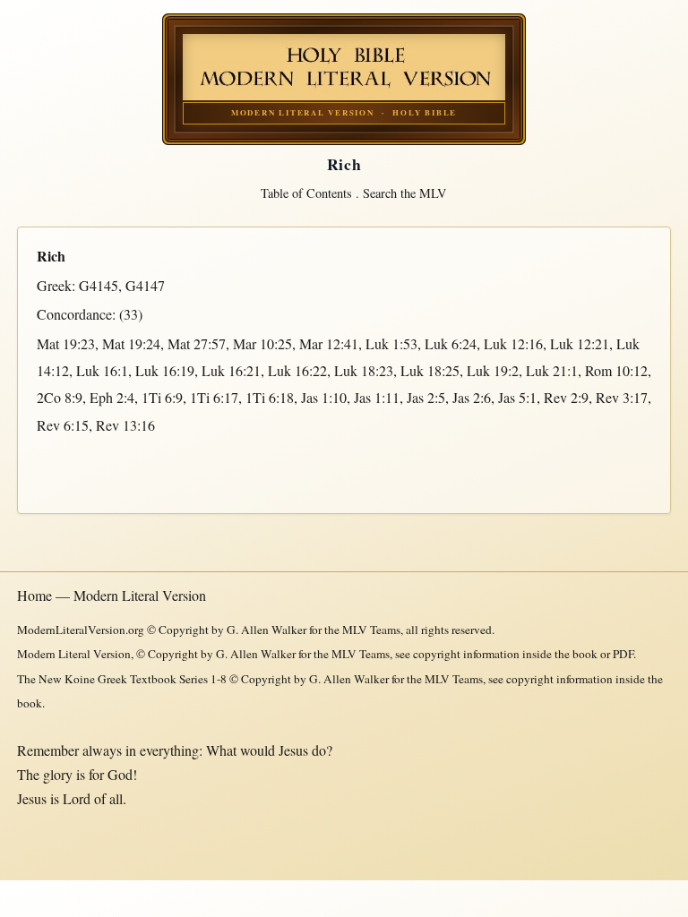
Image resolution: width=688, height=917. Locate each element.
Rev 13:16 (125, 425)
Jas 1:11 (377, 397)
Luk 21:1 (552, 370)
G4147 (145, 285)
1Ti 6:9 (162, 397)
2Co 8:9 (59, 397)
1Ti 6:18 (269, 397)
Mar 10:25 (262, 343)
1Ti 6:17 (214, 397)
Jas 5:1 (517, 397)
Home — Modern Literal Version (111, 595)
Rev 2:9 (566, 397)
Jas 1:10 (324, 397)
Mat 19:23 (66, 343)
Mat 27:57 (197, 343)
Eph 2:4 (112, 397)
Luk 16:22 (297, 370)
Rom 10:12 (616, 370)
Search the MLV (404, 192)
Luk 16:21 (231, 370)
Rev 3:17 (622, 397)
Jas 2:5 (426, 397)
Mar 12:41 (328, 343)
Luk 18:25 (430, 370)
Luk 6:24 (451, 343)
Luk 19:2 (493, 370)
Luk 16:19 (164, 370)
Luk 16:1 (102, 370)
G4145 (98, 285)
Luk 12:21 (579, 343)
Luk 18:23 (363, 370)
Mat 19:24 (131, 343)
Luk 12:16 (513, 343)
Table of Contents (306, 192)
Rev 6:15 (63, 425)
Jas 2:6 (471, 397)
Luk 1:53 (391, 343)
